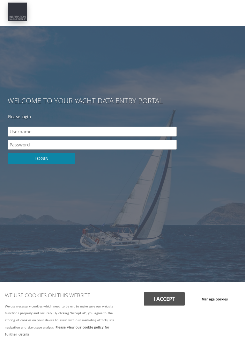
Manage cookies (215, 299)
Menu (122, 9)
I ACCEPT (164, 298)
